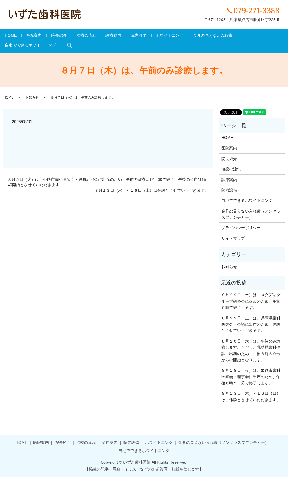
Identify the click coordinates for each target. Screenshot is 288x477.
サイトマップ (233, 238)
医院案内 (34, 35)
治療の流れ (86, 35)
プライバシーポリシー (241, 227)
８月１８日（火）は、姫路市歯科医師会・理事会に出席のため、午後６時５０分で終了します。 (250, 376)
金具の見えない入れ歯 (212, 35)
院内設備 (139, 35)
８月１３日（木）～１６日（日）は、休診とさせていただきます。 (250, 396)
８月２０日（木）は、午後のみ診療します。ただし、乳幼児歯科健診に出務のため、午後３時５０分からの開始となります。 (250, 350)
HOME (11, 35)
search (69, 45)
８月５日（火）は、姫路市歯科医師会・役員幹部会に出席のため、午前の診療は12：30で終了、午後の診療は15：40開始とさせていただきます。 (109, 182)
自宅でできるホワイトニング (30, 45)
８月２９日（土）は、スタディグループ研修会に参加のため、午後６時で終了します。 (250, 301)
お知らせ (32, 97)
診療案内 (113, 35)
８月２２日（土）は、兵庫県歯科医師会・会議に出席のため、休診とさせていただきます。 (250, 324)
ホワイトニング (169, 35)
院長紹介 (59, 35)
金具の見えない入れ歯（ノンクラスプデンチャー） (250, 214)
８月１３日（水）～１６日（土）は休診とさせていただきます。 (151, 190)
